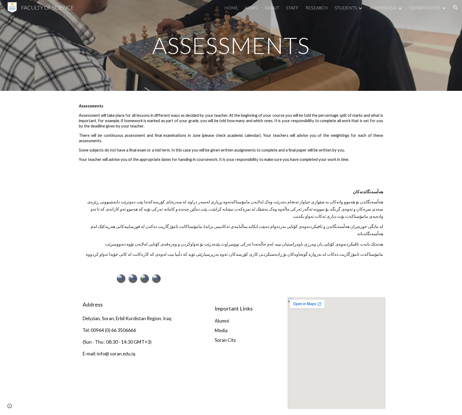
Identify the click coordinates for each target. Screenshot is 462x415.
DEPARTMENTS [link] (424, 7)
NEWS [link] (251, 7)
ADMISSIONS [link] (382, 7)
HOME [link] (231, 7)
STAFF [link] (292, 7)
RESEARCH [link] (317, 7)
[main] (231, 45)
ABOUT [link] (272, 7)
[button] (455, 7)
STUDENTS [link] (346, 7)
